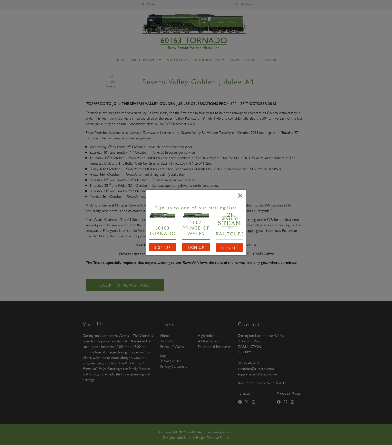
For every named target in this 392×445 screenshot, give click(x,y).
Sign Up (162, 247)
